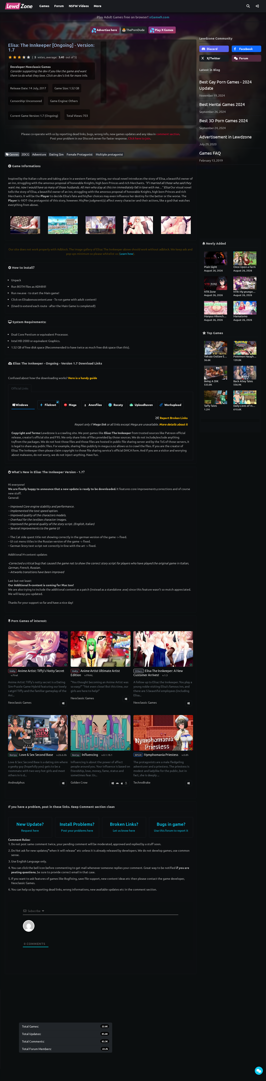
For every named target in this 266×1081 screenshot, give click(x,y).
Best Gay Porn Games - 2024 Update (225, 85)
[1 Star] (10, 57)
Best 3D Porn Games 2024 (223, 120)
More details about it (173, 424)
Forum (59, 6)
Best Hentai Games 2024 (222, 104)
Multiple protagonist (109, 154)
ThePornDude (135, 30)
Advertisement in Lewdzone (225, 136)
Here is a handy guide (82, 378)
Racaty (118, 405)
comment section (167, 134)
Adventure (39, 154)
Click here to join (139, 138)
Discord (211, 49)
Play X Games (161, 30)
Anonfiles (95, 405)
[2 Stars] (15, 57)
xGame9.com (159, 17)
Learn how (126, 253)
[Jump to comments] (259, 1071)
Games (44, 6)
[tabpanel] (100, 403)
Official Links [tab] (19, 388)
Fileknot (50, 405)
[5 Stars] (28, 57)
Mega (72, 405)
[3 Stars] (19, 57)
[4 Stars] (24, 57)
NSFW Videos (79, 6)
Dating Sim (56, 154)
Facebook (246, 49)
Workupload (172, 405)
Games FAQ (210, 152)
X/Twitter (213, 58)
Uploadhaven (143, 405)
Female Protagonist (80, 154)
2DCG (25, 154)
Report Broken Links (174, 418)
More (97, 6)
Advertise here (104, 30)
